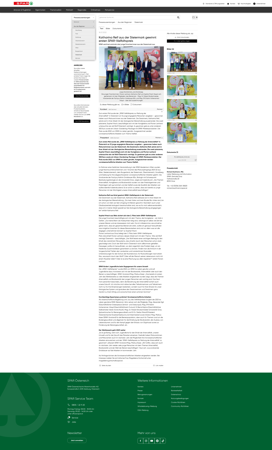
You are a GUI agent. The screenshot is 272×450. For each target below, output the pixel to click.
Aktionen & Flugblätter (22, 10)
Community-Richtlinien (180, 406)
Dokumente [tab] (117, 28)
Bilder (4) (170, 49)
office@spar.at (77, 414)
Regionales (82, 10)
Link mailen (159, 365)
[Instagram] (146, 441)
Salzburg (78, 37)
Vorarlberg (78, 30)
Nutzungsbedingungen (180, 398)
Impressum (142, 402)
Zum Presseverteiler (82, 96)
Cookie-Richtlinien (178, 402)
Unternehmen (176, 387)
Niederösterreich (80, 44)
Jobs (73, 422)
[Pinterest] (157, 441)
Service (74, 418)
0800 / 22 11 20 (78, 405)
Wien (77, 47)
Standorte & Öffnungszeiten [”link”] (215, 3)
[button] (195, 17)
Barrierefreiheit (176, 391)
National (76, 22)
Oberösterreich (80, 40)
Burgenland (78, 51)
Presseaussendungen (82, 18)
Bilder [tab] (108, 28)
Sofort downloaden (183, 37)
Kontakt (141, 398)
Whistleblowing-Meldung (147, 406)
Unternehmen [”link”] (261, 3)
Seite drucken (106, 365)
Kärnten (77, 58)
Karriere (140, 387)
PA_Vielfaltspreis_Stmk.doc (182, 157)
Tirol (76, 33)
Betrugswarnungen (145, 394)
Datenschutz (176, 394)
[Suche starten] (178, 17)
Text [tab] (101, 28)
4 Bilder (126, 105)
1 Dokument (136, 105)
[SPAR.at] (24, 3)
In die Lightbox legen (183, 41)
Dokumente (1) (172, 152)
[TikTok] (163, 441)
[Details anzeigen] (196, 73)
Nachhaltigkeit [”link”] (245, 3)
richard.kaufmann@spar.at (177, 188)
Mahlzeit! (69, 10)
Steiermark (78, 54)
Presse (140, 391)
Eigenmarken (40, 10)
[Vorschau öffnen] (131, 68)
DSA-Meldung (143, 410)
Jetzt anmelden (77, 440)
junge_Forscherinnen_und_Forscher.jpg (131, 92)
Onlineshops (95, 10)
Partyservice (109, 10)
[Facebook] (140, 441)
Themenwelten (55, 10)
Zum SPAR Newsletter (82, 121)
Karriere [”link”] (232, 3)
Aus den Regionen (79, 26)
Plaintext (158, 137)
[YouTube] (151, 441)
